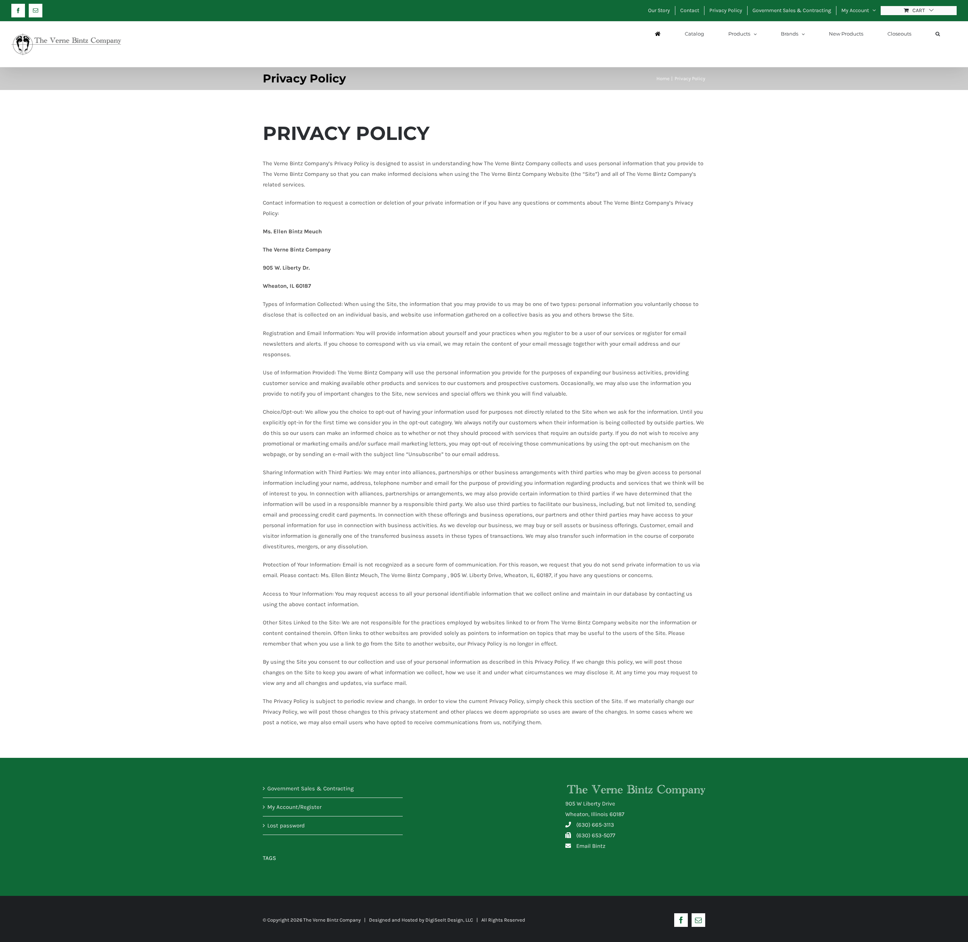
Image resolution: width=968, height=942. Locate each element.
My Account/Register (294, 807)
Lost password (286, 825)
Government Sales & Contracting (310, 788)
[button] (938, 34)
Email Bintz (590, 846)
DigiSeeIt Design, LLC (449, 920)
